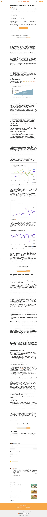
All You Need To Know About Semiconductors (18, 484)
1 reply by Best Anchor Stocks (16, 475)
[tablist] (13, 454)
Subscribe (41, 1)
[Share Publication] (38, 1)
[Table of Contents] (0, 258)
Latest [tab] (13, 482)
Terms (26, 511)
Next (34, 448)
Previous (13, 448)
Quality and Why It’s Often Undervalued (29, 81)
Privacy (24, 511)
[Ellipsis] (36, 461)
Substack (20, 515)
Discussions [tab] (15, 482)
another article (21, 368)
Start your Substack (21, 513)
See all (12, 500)
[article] (23, 486)
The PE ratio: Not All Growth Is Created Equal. (19, 143)
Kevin (12, 468)
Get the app (27, 513)
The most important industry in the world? (15, 485)
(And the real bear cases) (13, 496)
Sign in (45, 1)
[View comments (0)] (17, 498)
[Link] (9, 78)
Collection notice (29, 511)
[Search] (36, 1)
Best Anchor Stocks (14, 6)
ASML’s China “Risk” (13, 495)
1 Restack (19, 443)
